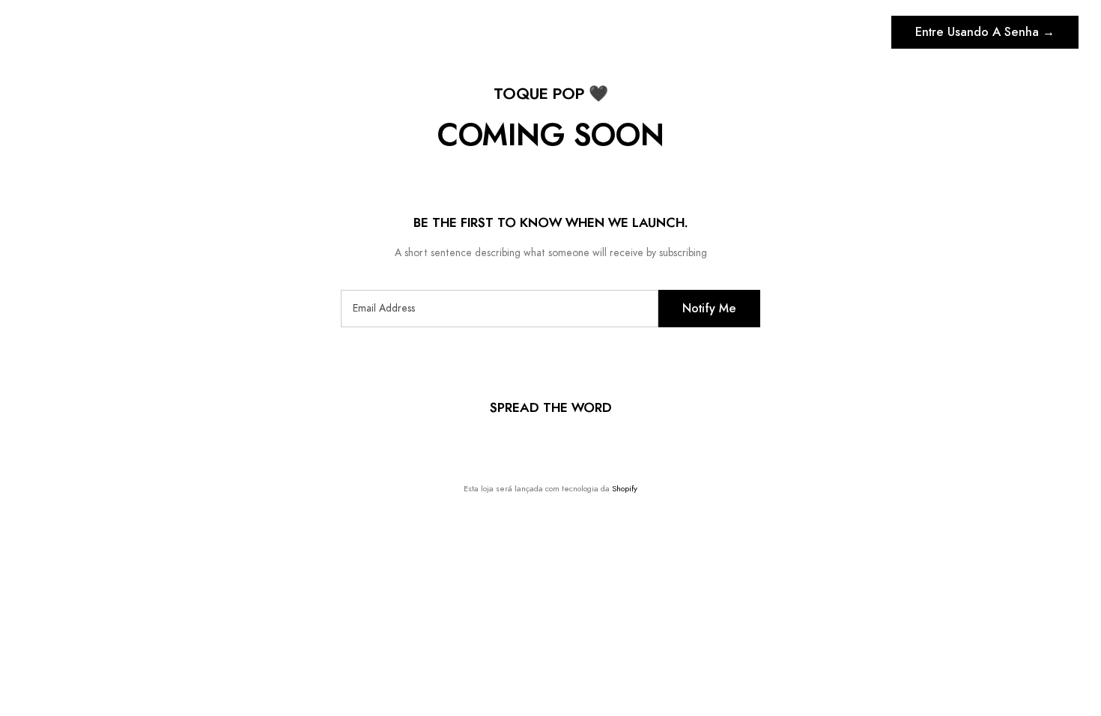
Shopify (624, 489)
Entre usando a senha (985, 32)
